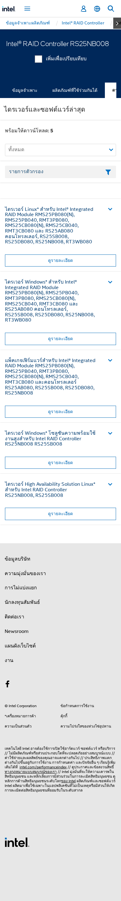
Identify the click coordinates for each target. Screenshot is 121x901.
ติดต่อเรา (14, 617)
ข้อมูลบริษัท (17, 559)
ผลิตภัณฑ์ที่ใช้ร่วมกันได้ (74, 90)
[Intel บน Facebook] (7, 685)
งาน (9, 660)
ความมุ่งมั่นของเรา (25, 573)
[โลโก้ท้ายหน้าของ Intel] (17, 842)
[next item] (117, 23)
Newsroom (17, 631)
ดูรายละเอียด (60, 260)
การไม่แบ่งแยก (21, 588)
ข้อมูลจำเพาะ (25, 90)
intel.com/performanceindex (43, 767)
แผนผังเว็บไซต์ (20, 646)
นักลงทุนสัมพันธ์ (22, 602)
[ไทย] (97, 8)
